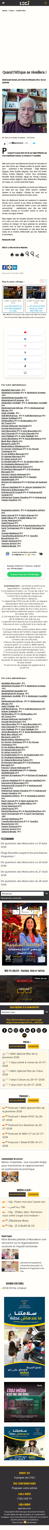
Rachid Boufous (10, 525)
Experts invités (29, 314)
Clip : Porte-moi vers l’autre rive (26, 1201)
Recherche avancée (11, 898)
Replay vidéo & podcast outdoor (26, 317)
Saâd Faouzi (7, 523)
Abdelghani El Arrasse (12, 400)
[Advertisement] (23, 41)
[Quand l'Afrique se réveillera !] (24, 90)
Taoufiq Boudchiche (12, 535)
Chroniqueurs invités (18, 314)
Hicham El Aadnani (11, 482)
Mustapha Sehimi (10, 510)
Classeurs (33, 1046)
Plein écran (41, 978)
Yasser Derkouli (9, 541)
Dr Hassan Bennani (11, 456)
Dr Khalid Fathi (9, 461)
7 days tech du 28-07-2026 (25, 1084)
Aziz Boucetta (8, 431)
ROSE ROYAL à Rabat (14, 1288)
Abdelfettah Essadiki (12, 397)
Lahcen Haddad (10, 487)
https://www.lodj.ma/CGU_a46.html (24, 1022)
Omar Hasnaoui (9, 520)
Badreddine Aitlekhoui (13, 446)
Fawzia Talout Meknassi (14, 474)
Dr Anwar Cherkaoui (11, 449)
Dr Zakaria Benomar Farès (15, 466)
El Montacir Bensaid (12, 469)
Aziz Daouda (8, 433)
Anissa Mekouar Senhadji (14, 425)
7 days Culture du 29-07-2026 (27, 1079)
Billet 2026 (9, 314)
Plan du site (17, 1522)
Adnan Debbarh (9, 418)
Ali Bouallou (7, 420)
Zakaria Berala (8, 546)
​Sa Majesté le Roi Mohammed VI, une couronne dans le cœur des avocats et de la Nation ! (13, 308)
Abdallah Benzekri (11, 390)
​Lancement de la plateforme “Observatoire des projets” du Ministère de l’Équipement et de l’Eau (32, 1267)
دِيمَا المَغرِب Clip (16, 1207)
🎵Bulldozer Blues (18, 1220)
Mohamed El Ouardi (11, 492)
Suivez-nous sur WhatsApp (24, 574)
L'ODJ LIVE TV (24, 1498)
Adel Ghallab (8, 413)
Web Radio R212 (24, 1508)
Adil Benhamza (9, 415)
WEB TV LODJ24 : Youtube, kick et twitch (24, 971)
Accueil (4, 10)
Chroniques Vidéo (12, 317)
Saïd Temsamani (10, 528)
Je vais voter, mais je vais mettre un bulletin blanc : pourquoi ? (36, 308)
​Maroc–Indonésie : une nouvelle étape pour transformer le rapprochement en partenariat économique (24, 1166)
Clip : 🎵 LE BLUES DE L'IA (21, 1225)
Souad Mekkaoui (10, 533)
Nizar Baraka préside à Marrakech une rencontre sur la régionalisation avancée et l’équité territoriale (24, 1243)
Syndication (32, 1522)
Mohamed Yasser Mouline (15, 497)
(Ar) (3, 530)
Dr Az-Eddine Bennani (13, 454)
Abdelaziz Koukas (10, 392)
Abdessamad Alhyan (12, 408)
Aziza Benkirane (9, 438)
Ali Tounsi (6, 423)
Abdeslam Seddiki (11, 402)
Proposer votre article (24, 1488)
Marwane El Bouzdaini (13, 489)
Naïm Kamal (7, 515)
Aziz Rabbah (8, 436)
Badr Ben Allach (10, 441)
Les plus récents (17, 1046)
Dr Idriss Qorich (9, 459)
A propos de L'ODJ (24, 1477)
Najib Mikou (7, 518)
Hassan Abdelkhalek (12, 477)
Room (12, 10)
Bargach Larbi (8, 443)
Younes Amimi (9, 543)
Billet (4, 314)
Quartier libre (20, 10)
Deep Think (37, 314)
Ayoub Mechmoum (11, 428)
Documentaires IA (40, 317)
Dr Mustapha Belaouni (13, 464)
